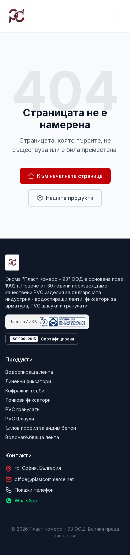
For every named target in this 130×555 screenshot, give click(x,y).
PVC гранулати (22, 409)
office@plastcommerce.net (44, 479)
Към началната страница (70, 176)
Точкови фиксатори (28, 400)
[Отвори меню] (118, 16)
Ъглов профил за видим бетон (40, 428)
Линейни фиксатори (28, 381)
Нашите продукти (69, 198)
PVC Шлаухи (19, 418)
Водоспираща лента (29, 372)
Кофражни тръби (24, 390)
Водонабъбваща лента (32, 437)
